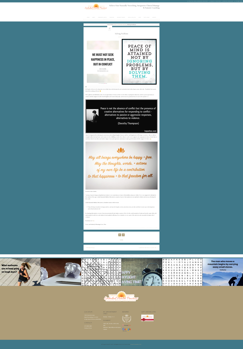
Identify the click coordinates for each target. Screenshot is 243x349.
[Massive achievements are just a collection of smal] (222, 278)
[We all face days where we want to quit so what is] (20, 278)
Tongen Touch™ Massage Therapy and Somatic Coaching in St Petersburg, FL (96, 7)
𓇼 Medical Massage (227, 1)
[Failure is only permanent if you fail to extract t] (60, 278)
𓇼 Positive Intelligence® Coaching (197, 1)
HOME (121, 240)
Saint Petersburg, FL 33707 (91, 317)
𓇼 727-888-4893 (238, 1)
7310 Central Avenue (89, 315)
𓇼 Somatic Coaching (215, 1)
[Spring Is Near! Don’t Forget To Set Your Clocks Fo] (142, 278)
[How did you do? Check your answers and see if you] (101, 278)
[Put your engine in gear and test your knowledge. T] (182, 278)
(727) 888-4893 (88, 326)
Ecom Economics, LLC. (136, 344)
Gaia (93, 220)
